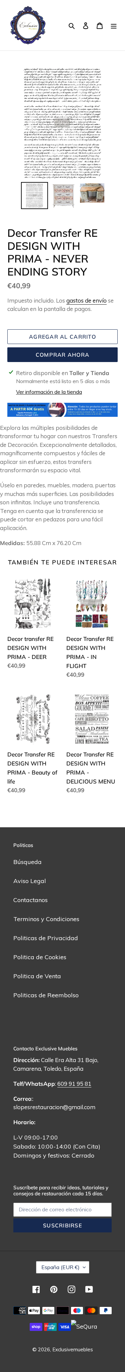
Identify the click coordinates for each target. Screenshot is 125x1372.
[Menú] (114, 25)
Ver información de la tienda (49, 391)
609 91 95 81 (74, 1083)
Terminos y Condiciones (46, 919)
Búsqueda (27, 862)
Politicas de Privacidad (45, 938)
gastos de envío (86, 300)
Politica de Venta (37, 976)
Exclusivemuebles (72, 1349)
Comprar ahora (63, 354)
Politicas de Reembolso (46, 995)
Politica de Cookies (39, 957)
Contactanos (30, 900)
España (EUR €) (60, 1267)
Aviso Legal (29, 881)
